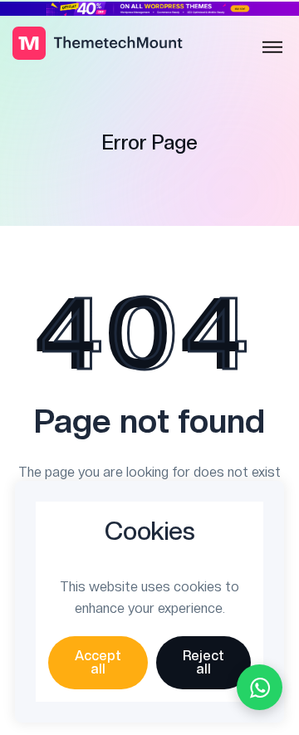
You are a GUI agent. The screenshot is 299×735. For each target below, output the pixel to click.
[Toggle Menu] (272, 48)
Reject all (203, 662)
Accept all (98, 662)
